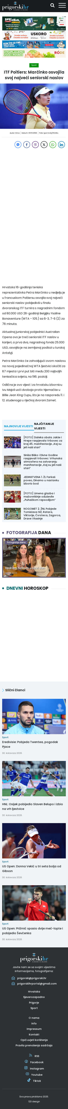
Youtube (36, 1075)
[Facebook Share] (26, 144)
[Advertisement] (34, 183)
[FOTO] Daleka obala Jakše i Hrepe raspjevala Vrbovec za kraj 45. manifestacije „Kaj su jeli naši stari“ (43, 442)
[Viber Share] (35, 144)
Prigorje (34, 1002)
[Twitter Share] (44, 144)
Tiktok (37, 1081)
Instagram (37, 1068)
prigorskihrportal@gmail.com (37, 983)
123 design (34, 1101)
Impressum (34, 1029)
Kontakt (34, 1034)
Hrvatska (34, 991)
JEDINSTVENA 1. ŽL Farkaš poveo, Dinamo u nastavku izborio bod (41, 480)
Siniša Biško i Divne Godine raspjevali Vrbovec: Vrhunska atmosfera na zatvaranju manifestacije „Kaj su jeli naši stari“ (43, 461)
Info (34, 1023)
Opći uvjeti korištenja (34, 1040)
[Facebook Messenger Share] (18, 144)
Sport (34, 65)
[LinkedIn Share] (61, 144)
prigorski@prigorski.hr (31, 978)
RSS (37, 1056)
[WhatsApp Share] (52, 144)
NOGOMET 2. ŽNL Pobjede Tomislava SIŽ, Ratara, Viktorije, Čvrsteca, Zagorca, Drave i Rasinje (42, 514)
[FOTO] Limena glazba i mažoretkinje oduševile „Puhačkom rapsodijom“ (39, 497)
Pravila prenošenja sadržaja (34, 1045)
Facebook (37, 1062)
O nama (34, 1018)
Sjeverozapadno (34, 997)
